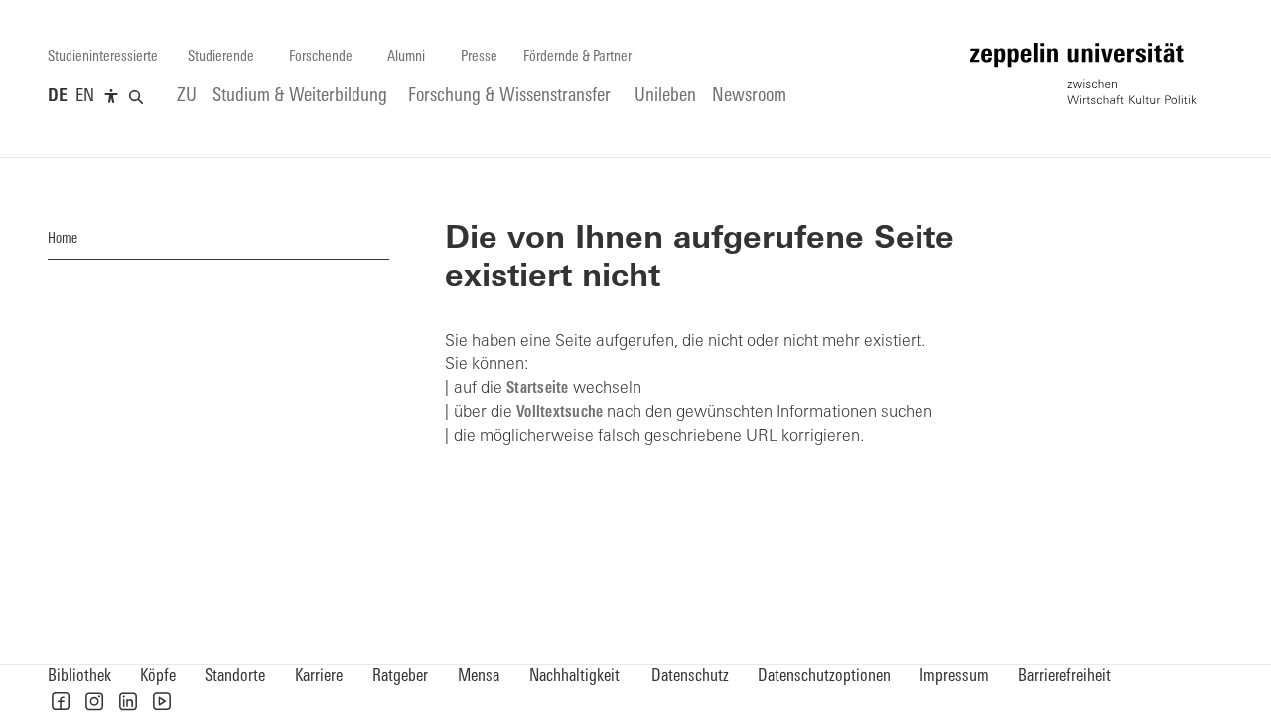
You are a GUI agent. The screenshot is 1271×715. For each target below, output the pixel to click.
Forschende (321, 57)
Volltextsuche (559, 413)
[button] (60, 701)
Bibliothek (79, 676)
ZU (187, 96)
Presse (479, 57)
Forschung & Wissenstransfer (509, 96)
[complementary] (111, 97)
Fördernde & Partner (577, 57)
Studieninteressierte (103, 57)
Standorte (235, 676)
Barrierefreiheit (1064, 676)
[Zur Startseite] (1083, 73)
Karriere (319, 676)
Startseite (537, 389)
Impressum (954, 676)
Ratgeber (400, 676)
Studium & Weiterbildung (299, 96)
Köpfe (158, 676)
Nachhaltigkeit (574, 676)
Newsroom (749, 96)
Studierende (221, 57)
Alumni (406, 57)
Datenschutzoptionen (824, 676)
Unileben (665, 96)
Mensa (478, 676)
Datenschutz (690, 676)
